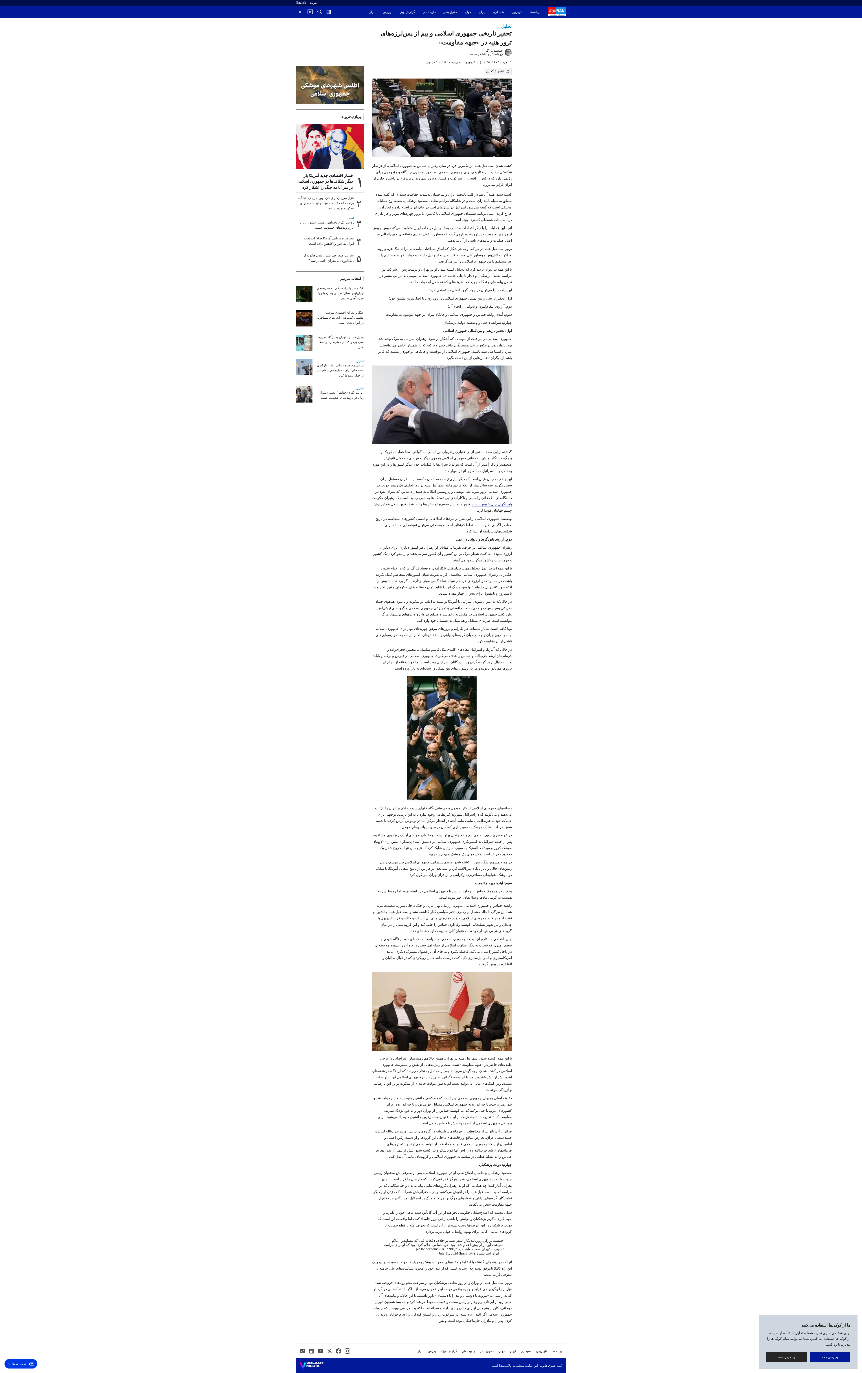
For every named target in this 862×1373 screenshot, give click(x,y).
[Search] (319, 12)
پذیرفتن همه (830, 1357)
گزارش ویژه (407, 12)
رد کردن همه (786, 1357)
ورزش (387, 12)
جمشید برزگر (494, 50)
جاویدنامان (429, 12)
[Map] (328, 12)
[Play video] (310, 12)
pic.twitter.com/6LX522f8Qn (436, 1249)
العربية (314, 2)
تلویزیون (516, 12)
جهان (468, 12)
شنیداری (498, 12)
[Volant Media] (311, 1365)
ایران (482, 12)
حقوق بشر (450, 12)
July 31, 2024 (448, 1253)
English (301, 2)
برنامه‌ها (535, 12)
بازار (372, 12)
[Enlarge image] (442, 405)
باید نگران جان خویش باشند (492, 504)
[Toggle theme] (299, 11)
